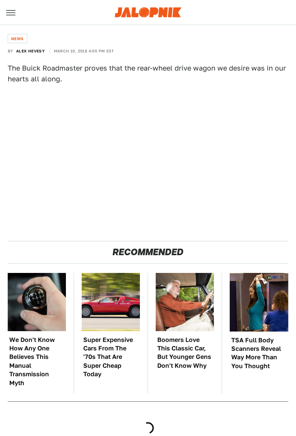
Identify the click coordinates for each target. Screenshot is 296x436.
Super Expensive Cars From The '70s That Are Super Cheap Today (108, 357)
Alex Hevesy (30, 51)
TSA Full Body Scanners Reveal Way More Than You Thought (256, 353)
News (17, 38)
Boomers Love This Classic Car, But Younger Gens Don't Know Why (184, 352)
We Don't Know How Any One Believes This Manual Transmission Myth (32, 361)
